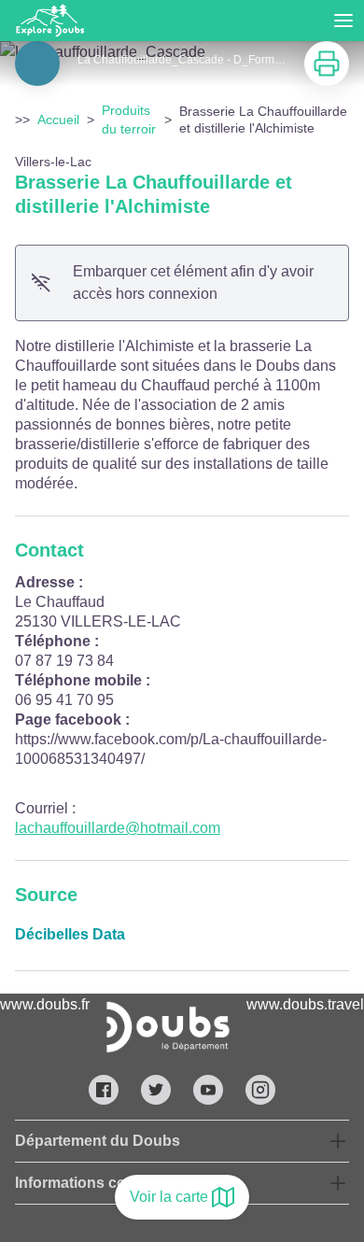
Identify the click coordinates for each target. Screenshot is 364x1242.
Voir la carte (169, 1197)
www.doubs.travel (305, 1004)
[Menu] (343, 20)
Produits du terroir (129, 119)
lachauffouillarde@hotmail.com (117, 828)
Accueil (58, 119)
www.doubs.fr (45, 1004)
